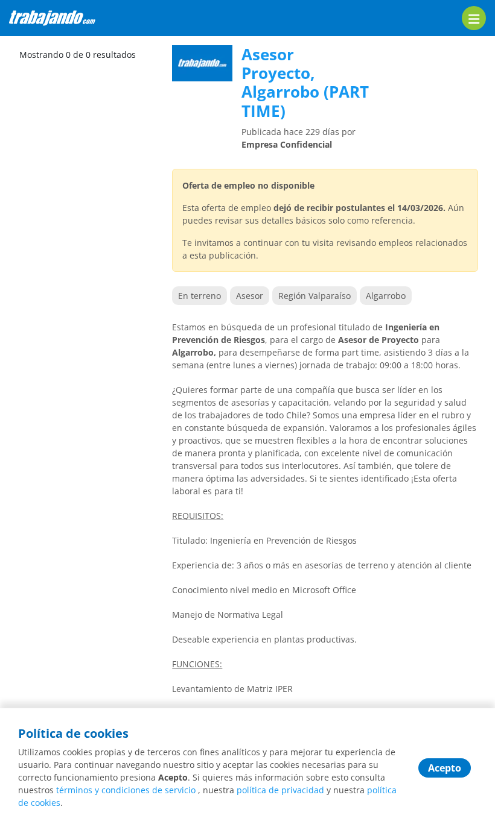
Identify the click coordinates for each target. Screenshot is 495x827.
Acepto (444, 768)
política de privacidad (280, 790)
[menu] (474, 18)
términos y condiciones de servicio (126, 790)
